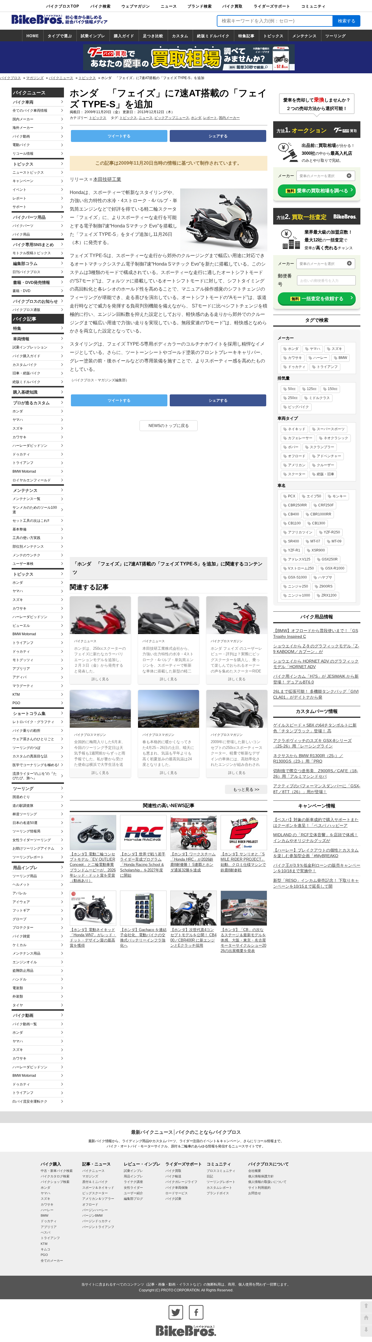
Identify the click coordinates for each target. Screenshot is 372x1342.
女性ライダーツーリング (31, 840)
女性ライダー (133, 1187)
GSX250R (330, 559)
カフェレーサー (300, 438)
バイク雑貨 (21, 936)
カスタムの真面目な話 (29, 756)
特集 (17, 328)
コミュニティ (313, 6)
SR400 (293, 541)
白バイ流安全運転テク (29, 1101)
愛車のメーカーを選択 (317, 176)
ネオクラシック (336, 438)
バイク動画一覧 (24, 1024)
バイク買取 (232, 6)
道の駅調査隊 (22, 806)
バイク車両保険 (176, 1187)
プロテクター (22, 927)
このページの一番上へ (366, 1307)
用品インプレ (25, 867)
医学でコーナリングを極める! (35, 765)
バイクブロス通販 (26, 310)
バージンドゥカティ (96, 1221)
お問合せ (254, 1193)
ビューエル (21, 626)
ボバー (293, 447)
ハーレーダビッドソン (29, 446)
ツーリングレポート (28, 857)
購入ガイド (124, 36)
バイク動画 (21, 136)
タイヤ (17, 1005)
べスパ (45, 1232)
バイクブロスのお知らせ (35, 301)
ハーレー (320, 358)
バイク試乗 (173, 1198)
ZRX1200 (329, 595)
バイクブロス (10, 78)
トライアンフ (22, 463)
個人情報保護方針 (261, 1176)
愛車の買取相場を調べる (317, 190)
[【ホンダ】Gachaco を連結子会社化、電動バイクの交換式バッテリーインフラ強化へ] (143, 907)
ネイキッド (296, 429)
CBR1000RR (320, 514)
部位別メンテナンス (28, 546)
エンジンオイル (24, 962)
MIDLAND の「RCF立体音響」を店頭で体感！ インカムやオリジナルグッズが (315, 837)
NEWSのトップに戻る (169, 425)
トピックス (273, 36)
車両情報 (21, 339)
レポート (19, 198)
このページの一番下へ (366, 1331)
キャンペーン (22, 181)
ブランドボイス (218, 1193)
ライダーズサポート (272, 6)
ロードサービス (176, 1193)
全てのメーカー (52, 1260)
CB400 (293, 514)
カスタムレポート (219, 1187)
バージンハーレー (95, 1210)
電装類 (17, 988)
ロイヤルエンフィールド (31, 480)
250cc (293, 398)
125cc (311, 389)
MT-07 (315, 541)
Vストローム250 (301, 568)
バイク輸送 (173, 1176)
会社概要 (254, 1170)
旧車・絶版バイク (26, 373)
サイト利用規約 (259, 1187)
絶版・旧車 (325, 474)
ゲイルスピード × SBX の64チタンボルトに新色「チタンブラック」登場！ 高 (315, 728)
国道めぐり (21, 797)
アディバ (19, 677)
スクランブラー (322, 447)
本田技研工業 (107, 179)
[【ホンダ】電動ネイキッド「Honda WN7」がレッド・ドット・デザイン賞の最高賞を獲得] (93, 907)
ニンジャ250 (298, 586)
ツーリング (336, 36)
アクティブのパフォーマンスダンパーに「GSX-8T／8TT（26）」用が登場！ (316, 789)
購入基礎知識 (25, 392)
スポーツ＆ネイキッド (98, 1187)
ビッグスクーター (95, 1193)
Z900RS (325, 586)
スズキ (17, 428)
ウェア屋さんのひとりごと (33, 739)
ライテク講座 (133, 1181)
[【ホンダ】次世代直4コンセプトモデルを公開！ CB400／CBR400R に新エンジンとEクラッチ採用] (193, 907)
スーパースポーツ (331, 429)
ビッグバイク (298, 407)
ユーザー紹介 (133, 1193)
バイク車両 (23, 102)
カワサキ (19, 437)
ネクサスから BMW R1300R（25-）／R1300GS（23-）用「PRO (308, 758)
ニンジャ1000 (299, 595)
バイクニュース (61, 78)
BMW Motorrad (24, 471)
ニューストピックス (28, 172)
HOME (32, 36)
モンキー (339, 496)
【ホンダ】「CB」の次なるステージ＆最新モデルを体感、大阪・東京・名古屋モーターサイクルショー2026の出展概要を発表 (243, 940)
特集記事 (246, 36)
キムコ (45, 1249)
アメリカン (296, 465)
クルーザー (325, 465)
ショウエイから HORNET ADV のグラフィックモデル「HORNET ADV (316, 664)
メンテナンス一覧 (26, 499)
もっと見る (243, 789)
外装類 (17, 996)
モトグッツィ (22, 660)
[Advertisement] (168, 496)
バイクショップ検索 (55, 1181)
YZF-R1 (294, 550)
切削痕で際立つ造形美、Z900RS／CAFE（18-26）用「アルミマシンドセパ (315, 773)
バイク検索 (100, 6)
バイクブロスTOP (62, 6)
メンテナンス (304, 36)
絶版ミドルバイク (213, 36)
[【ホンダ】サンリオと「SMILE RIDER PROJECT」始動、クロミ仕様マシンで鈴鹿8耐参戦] (244, 832)
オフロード (296, 456)
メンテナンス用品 (26, 953)
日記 (210, 1176)
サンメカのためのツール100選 (34, 510)
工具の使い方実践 (26, 538)
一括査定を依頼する (317, 298)
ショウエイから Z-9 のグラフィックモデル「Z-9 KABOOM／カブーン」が (316, 649)
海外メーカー (22, 128)
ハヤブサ (325, 577)
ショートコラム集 (29, 713)
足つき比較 (153, 36)
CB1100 (294, 523)
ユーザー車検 (22, 564)
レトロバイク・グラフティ (33, 722)
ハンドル (19, 979)
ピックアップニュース (171, 118)
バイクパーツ (22, 226)
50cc (292, 389)
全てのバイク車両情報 (29, 110)
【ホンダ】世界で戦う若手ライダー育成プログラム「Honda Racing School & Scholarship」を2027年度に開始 (142, 865)
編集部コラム (25, 263)
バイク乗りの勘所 (26, 731)
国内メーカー (22, 119)
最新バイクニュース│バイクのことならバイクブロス (186, 1132)
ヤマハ (17, 420)
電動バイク (21, 145)
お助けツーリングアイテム (33, 848)
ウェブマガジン (135, 6)
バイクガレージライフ (181, 1181)
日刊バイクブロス (26, 272)
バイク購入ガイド (26, 356)
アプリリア (21, 669)
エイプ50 (314, 496)
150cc (332, 389)
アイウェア (21, 902)
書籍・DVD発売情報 (31, 282)
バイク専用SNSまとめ (33, 244)
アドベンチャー (329, 456)
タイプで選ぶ (60, 36)
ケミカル (19, 945)
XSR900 (318, 550)
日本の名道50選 (24, 823)
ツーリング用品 (24, 876)
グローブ (19, 919)
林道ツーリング (24, 814)
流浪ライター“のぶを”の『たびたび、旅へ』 (34, 776)
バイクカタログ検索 (55, 1176)
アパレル (19, 893)
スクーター (296, 474)
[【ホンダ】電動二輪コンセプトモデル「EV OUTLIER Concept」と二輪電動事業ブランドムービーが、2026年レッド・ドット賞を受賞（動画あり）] (93, 832)
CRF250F (326, 505)
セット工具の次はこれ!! (30, 521)
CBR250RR (297, 505)
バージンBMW (92, 1215)
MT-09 (336, 541)
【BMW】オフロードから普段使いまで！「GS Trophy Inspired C (315, 633)
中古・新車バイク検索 (57, 1170)
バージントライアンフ (98, 1227)
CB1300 (318, 523)
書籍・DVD (21, 291)
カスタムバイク (24, 365)
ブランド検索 (199, 6)
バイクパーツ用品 (29, 217)
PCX (291, 496)
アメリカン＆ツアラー (98, 1198)
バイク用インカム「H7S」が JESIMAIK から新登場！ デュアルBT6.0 (316, 679)
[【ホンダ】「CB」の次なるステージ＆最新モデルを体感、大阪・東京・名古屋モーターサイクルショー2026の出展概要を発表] (244, 907)
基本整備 (19, 529)
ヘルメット (21, 884)
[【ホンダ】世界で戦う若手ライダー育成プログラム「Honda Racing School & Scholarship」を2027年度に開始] (143, 832)
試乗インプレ (93, 36)
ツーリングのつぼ (26, 748)
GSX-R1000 (334, 568)
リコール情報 (22, 154)
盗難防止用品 (22, 971)
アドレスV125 (299, 559)
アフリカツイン (300, 532)
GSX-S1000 (297, 577)
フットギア (21, 910)
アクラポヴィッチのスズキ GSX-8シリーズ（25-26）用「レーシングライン (312, 743)
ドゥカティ (21, 454)
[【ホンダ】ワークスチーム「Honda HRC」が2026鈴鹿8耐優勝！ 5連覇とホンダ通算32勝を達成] (193, 832)
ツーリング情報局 (26, 831)
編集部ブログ (133, 1198)
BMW (343, 358)
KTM (16, 695)
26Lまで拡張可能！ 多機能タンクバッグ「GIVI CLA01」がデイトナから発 (316, 694)
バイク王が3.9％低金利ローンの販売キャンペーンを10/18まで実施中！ (316, 868)
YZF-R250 (332, 532)
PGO (16, 703)
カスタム (180, 36)
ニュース (169, 6)
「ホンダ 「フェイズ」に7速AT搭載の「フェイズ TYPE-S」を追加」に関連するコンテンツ (167, 568)
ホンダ (17, 411)
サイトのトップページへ (366, 1319)
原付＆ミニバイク (95, 1181)
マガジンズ (35, 78)
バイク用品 (21, 234)
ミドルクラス (319, 398)
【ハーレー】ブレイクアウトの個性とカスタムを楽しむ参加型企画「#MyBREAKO (316, 853)
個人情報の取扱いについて (267, 1181)
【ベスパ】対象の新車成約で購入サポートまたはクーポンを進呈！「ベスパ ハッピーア (316, 822)
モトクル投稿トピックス (31, 253)
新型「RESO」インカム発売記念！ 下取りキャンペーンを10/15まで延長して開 (316, 883)
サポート (19, 207)
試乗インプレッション (29, 347)
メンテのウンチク (26, 555)
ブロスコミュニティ (221, 1170)
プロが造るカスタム (31, 403)
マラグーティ (22, 686)
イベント (19, 190)
